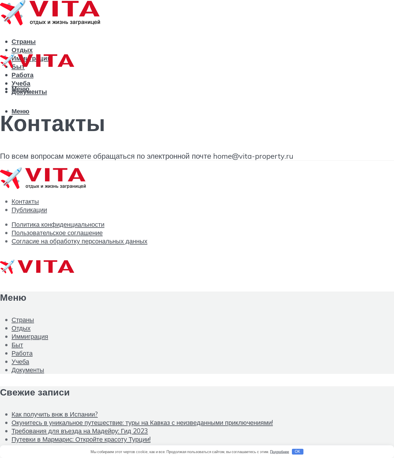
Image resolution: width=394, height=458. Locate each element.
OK (297, 451)
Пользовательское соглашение (57, 232)
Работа (22, 75)
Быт (17, 344)
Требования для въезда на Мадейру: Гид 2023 (80, 431)
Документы (28, 370)
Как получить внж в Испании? (55, 414)
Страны (24, 41)
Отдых (21, 328)
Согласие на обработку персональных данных (79, 241)
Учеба (20, 361)
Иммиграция (30, 336)
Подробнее (279, 451)
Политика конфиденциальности (58, 224)
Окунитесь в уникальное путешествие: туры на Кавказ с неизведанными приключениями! (142, 422)
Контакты (25, 201)
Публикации (29, 209)
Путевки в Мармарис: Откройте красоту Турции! (81, 439)
